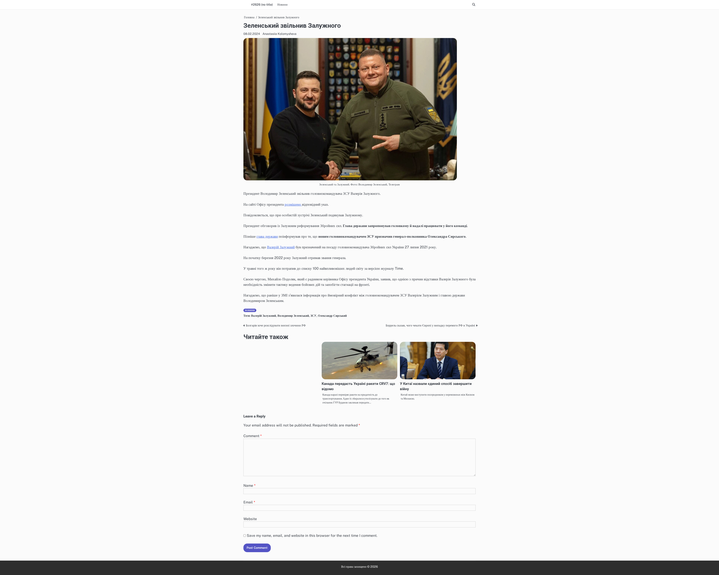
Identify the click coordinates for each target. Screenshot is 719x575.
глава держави (267, 236)
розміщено (293, 204)
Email (249, 502)
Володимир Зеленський (293, 315)
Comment (252, 436)
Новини (282, 4)
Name (249, 485)
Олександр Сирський (332, 315)
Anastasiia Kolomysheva (279, 34)
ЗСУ (313, 315)
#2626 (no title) (262, 4)
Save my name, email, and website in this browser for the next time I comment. (312, 535)
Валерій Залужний (281, 247)
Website (250, 519)
